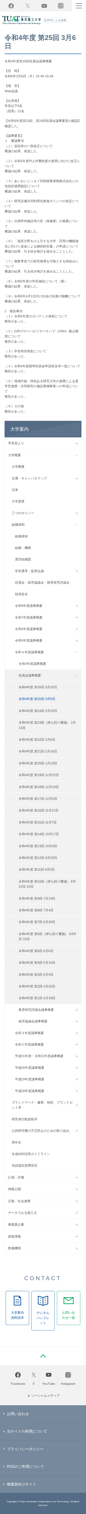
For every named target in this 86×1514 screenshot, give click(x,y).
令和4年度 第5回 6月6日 (36, 951)
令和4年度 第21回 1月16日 (38, 751)
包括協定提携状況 (24, 1165)
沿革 (15, 490)
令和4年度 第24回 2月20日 (38, 711)
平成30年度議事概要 (29, 1068)
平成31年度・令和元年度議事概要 (39, 1056)
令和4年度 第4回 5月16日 (37, 962)
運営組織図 (23, 559)
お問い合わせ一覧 (68, 1315)
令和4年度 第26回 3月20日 (38, 687)
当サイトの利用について (27, 1431)
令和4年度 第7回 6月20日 (37, 922)
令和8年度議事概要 (28, 606)
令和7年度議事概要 (28, 617)
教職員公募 (16, 1224)
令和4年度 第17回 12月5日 (38, 798)
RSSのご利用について (25, 1466)
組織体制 (18, 524)
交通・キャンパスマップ (29, 478)
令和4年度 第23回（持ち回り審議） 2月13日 (47, 725)
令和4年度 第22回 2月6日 (37, 739)
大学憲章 (18, 501)
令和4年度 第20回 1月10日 (38, 763)
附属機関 (14, 1248)
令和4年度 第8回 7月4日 (36, 910)
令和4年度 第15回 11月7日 (38, 822)
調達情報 (14, 1236)
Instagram (68, 1383)
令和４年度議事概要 (29, 652)
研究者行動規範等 (24, 1119)
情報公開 (14, 1189)
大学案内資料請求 (17, 1315)
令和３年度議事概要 (29, 1033)
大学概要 (14, 455)
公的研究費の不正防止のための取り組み (40, 1131)
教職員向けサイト (21, 1484)
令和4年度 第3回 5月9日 (36, 974)
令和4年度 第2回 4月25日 (37, 986)
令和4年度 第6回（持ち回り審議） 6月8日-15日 (47, 936)
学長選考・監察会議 (29, 571)
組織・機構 (23, 548)
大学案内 (19, 429)
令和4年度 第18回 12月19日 (39, 787)
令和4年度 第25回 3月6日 (37, 699)
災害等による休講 (55, 20)
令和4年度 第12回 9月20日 (38, 858)
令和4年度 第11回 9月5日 (37, 869)
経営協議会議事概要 (33, 1021)
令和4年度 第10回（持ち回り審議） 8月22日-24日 (47, 884)
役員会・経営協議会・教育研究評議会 (42, 582)
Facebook (11, 6)
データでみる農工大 (22, 1213)
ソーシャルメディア (45, 1395)
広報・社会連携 (19, 1201)
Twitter (27, 5)
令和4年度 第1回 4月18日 (37, 998)
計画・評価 (16, 1177)
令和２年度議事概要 (29, 1044)
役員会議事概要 (30, 675)
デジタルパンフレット (42, 1318)
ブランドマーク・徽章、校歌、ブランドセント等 (42, 1105)
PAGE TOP (43, 1356)
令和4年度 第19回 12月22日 (39, 775)
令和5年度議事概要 (28, 640)
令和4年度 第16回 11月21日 (38, 810)
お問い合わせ (18, 1414)
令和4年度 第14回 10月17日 (39, 834)
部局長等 (21, 594)
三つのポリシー (23, 513)
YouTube (44, 5)
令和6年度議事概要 (28, 629)
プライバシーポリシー (25, 1449)
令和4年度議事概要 (32, 663)
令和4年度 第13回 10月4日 (38, 846)
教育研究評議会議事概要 (36, 1010)
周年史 (16, 1142)
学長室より (16, 443)
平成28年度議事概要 (29, 1091)
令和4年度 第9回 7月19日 (37, 898)
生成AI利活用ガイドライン (31, 1154)
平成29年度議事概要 (29, 1079)
